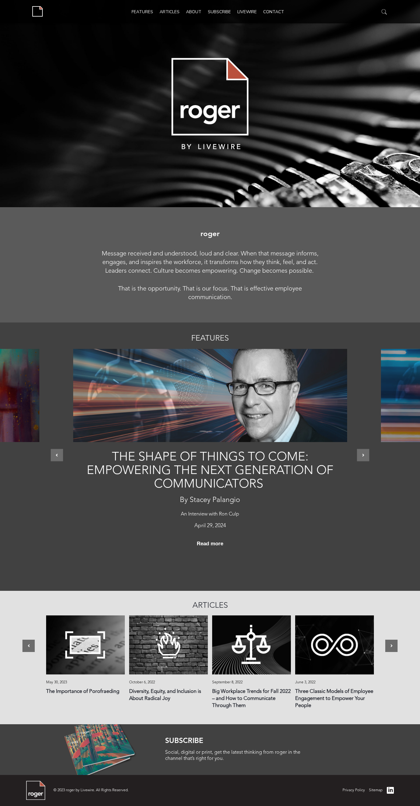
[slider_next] (363, 455)
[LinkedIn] (390, 790)
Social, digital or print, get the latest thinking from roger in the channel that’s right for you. (232, 755)
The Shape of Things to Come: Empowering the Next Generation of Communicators (210, 471)
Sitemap (375, 790)
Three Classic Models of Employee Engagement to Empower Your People (334, 644)
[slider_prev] (57, 455)
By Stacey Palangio (210, 500)
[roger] (37, 11)
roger (210, 234)
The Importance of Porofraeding (85, 644)
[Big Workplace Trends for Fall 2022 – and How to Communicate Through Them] (251, 644)
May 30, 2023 (56, 682)
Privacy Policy (354, 790)
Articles (210, 606)
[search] (384, 12)
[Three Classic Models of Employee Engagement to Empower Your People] (334, 644)
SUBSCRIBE (184, 741)
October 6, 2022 (142, 682)
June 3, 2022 (305, 682)
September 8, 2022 (227, 682)
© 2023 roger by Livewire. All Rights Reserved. (91, 790)
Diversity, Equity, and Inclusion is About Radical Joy (168, 644)
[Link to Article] (210, 395)
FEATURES (210, 338)
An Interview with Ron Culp (210, 514)
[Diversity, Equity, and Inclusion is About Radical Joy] (168, 644)
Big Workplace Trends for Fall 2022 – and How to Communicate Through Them (251, 644)
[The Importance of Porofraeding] (85, 644)
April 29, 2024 (210, 525)
